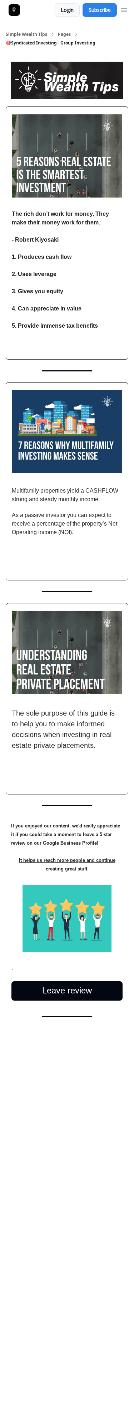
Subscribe (100, 9)
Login (67, 9)
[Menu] (124, 9)
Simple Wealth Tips (26, 34)
